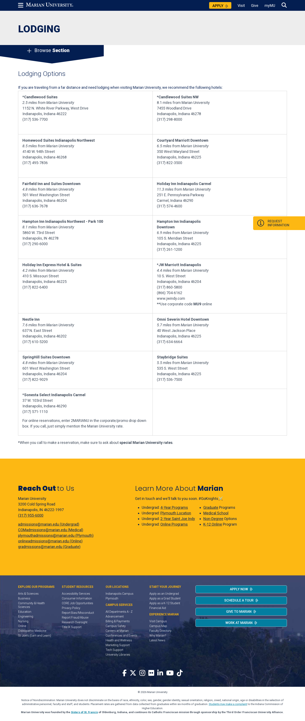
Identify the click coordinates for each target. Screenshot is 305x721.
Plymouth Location (175, 513)
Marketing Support (118, 645)
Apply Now (239, 589)
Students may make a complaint (228, 704)
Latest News (157, 640)
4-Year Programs (174, 507)
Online (22, 626)
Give (254, 5)
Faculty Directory (160, 630)
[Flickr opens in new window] (151, 673)
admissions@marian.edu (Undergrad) (48, 524)
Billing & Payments (118, 621)
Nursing (23, 621)
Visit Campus (158, 621)
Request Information (278, 223)
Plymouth (112, 598)
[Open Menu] (22, 5)
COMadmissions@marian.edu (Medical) (50, 530)
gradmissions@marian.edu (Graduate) (49, 546)
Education (24, 611)
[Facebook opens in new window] (124, 673)
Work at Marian (239, 623)
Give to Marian (238, 612)
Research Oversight (74, 622)
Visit (241, 5)
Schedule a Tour (239, 600)
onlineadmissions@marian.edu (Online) (50, 541)
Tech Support (114, 650)
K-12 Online (212, 524)
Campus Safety (116, 626)
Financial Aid (157, 608)
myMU (270, 5)
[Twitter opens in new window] (133, 673)
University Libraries (118, 654)
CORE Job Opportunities (77, 603)
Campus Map (158, 626)
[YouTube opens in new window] (170, 673)
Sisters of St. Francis (84, 712)
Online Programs (174, 524)
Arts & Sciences (28, 593)
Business (24, 598)
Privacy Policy (71, 608)
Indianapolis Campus (119, 593)
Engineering (25, 616)
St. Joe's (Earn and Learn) (34, 635)
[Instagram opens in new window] (142, 673)
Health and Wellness (119, 640)
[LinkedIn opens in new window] (160, 673)
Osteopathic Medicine (32, 630)
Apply (217, 6)
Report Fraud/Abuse (75, 617)
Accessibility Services (76, 593)
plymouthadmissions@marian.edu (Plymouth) (56, 535)
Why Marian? (157, 635)
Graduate (210, 507)
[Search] (284, 5)
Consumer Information (77, 598)
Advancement (115, 616)
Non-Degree (213, 518)
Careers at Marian (117, 630)
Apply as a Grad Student (165, 598)
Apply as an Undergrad (164, 593)
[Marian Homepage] (49, 5)
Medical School (215, 513)
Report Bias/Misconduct (78, 612)
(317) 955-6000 (30, 515)
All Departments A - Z (119, 611)
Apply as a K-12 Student (164, 603)
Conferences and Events (121, 635)
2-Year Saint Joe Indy (177, 518)
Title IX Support (72, 627)
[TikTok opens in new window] (180, 673)
